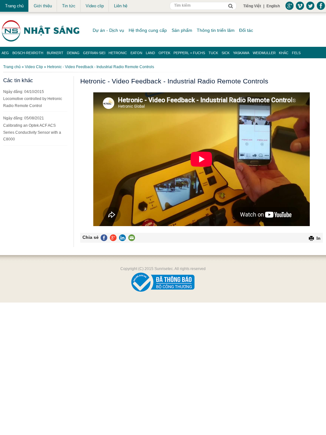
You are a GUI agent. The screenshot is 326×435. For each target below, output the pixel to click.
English (273, 6)
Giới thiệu (43, 6)
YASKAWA (241, 53)
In (318, 238)
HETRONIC (118, 53)
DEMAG (73, 53)
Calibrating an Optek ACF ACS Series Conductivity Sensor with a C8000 (32, 132)
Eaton (136, 53)
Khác (283, 53)
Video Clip (34, 67)
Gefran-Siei (94, 53)
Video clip (95, 6)
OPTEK (164, 53)
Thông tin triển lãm (216, 30)
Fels (296, 53)
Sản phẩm (182, 30)
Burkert (55, 53)
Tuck (213, 53)
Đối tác (246, 30)
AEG (5, 53)
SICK (226, 53)
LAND (150, 53)
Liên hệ (120, 6)
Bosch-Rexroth (27, 53)
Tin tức (68, 6)
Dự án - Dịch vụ (108, 30)
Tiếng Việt (252, 6)
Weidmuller (264, 53)
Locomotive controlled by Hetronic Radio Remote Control (32, 102)
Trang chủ (14, 6)
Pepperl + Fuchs (189, 53)
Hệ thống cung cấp (148, 30)
